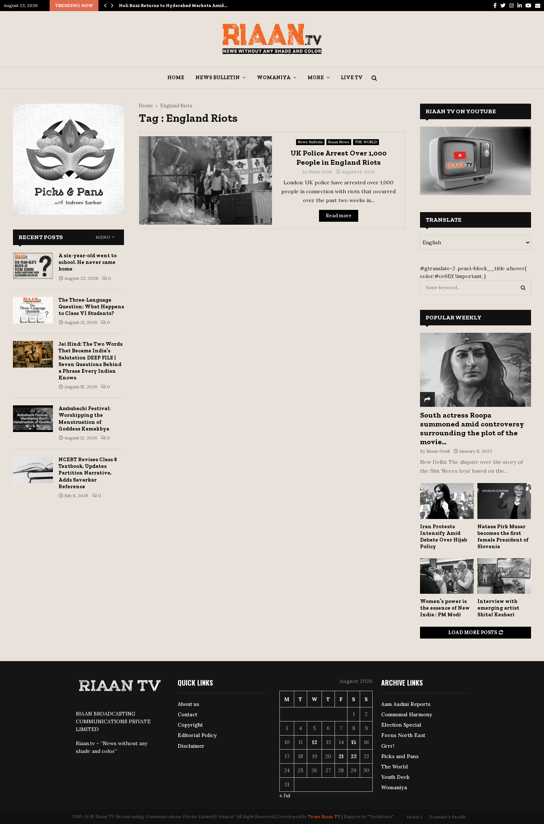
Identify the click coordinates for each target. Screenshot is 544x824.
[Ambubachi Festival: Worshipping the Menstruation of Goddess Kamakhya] (33, 418)
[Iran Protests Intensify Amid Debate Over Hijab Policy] (447, 501)
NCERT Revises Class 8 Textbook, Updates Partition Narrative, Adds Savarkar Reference (87, 473)
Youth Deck (395, 777)
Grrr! (387, 746)
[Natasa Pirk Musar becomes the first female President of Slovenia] (504, 501)
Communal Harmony (406, 714)
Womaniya (274, 77)
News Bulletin (217, 77)
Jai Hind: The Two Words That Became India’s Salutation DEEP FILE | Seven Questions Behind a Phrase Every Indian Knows (90, 361)
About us (188, 704)
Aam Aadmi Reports (405, 704)
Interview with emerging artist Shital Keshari (498, 608)
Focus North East (403, 735)
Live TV (352, 77)
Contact (187, 714)
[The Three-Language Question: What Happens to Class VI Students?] (33, 310)
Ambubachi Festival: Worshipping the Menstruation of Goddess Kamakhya (84, 418)
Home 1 (414, 817)
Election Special (401, 724)
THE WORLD (366, 142)
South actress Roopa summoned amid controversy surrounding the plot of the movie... (472, 428)
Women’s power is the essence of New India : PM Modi (445, 608)
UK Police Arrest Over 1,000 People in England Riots (339, 157)
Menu (102, 237)
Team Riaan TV (324, 816)
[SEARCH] (523, 287)
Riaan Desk (320, 171)
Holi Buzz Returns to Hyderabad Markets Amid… (173, 5)
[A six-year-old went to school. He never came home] (33, 265)
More (316, 77)
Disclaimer (191, 746)
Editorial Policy (197, 735)
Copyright (190, 724)
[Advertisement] (272, 288)
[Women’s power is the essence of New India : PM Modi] (447, 576)
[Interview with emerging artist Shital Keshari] (504, 576)
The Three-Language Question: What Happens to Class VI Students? (91, 306)
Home (175, 77)
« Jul (284, 795)
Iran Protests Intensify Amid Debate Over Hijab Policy (443, 536)
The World (394, 766)
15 (353, 742)
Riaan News (338, 142)
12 (314, 742)
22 (354, 756)
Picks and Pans (400, 756)
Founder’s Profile (448, 817)
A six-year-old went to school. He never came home (87, 262)
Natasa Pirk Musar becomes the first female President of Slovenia (502, 536)
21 (341, 756)
